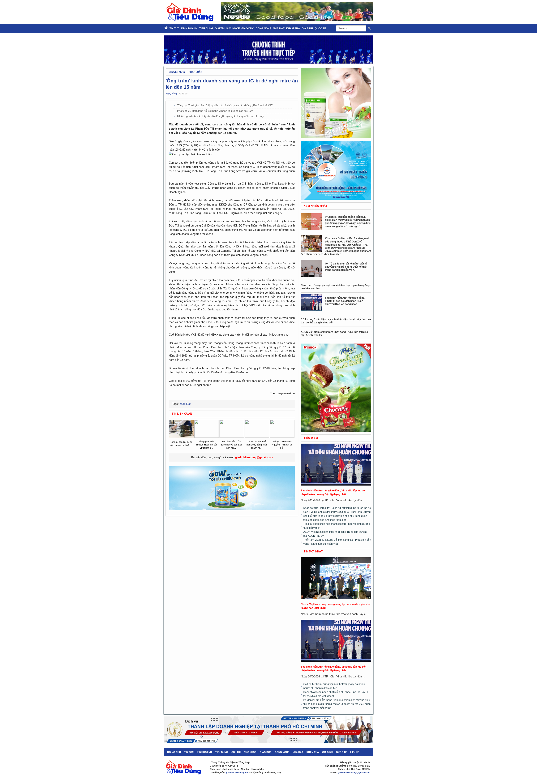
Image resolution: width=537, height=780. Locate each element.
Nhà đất (278, 28)
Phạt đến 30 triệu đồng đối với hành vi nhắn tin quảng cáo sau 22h (215, 110)
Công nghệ (263, 28)
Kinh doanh (189, 28)
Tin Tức (174, 28)
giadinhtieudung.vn (237, 772)
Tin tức (189, 752)
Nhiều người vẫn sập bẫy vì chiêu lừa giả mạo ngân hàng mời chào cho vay (220, 116)
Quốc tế (320, 28)
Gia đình (307, 28)
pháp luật (195, 72)
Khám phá (293, 28)
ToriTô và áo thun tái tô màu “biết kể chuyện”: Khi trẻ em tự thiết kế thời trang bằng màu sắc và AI (346, 266)
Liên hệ (354, 752)
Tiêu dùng (206, 28)
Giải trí (219, 28)
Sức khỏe (233, 28)
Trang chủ (174, 752)
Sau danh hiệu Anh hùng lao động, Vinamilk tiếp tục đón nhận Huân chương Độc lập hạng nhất (345, 301)
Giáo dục (247, 28)
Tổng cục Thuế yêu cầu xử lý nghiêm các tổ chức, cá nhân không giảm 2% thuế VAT (224, 105)
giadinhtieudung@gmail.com (254, 457)
